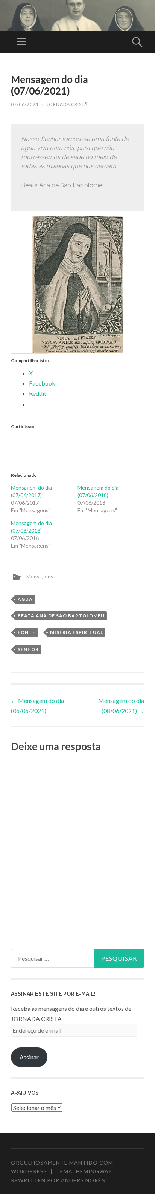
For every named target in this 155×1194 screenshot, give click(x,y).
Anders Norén (83, 1180)
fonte (26, 632)
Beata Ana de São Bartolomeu (61, 615)
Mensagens (39, 576)
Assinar (29, 1057)
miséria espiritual (76, 632)
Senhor (28, 649)
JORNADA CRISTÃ (67, 104)
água (25, 599)
